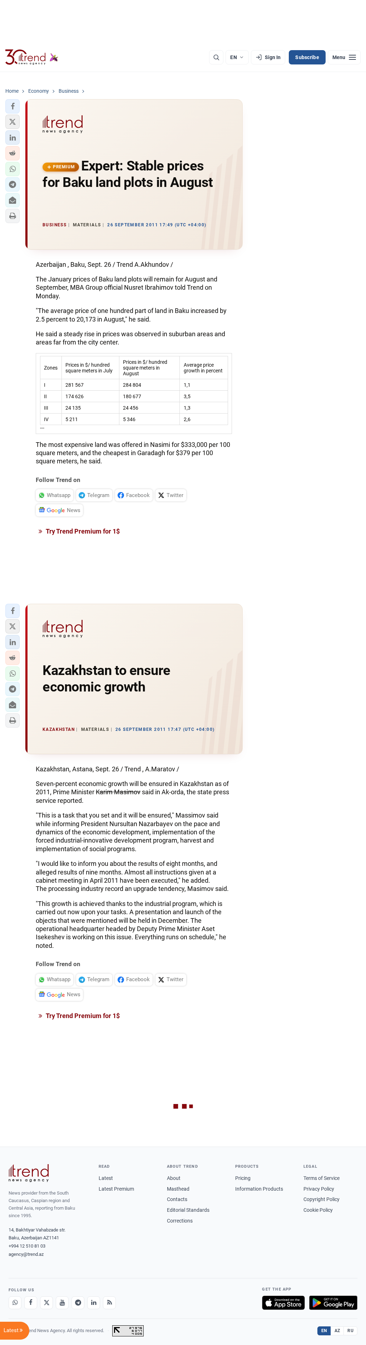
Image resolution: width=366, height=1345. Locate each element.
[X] (46, 1302)
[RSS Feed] (109, 1302)
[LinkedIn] (93, 1302)
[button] (12, 106)
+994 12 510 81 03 (27, 1246)
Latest (106, 1178)
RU (350, 1330)
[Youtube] (62, 1302)
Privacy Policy (318, 1189)
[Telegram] (77, 1302)
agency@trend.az (26, 1254)
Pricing (243, 1178)
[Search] (216, 57)
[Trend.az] (31, 57)
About (173, 1178)
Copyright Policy (321, 1199)
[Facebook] (30, 1302)
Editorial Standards (188, 1210)
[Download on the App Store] (283, 1303)
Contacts (177, 1199)
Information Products (259, 1189)
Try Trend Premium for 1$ (82, 531)
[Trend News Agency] (29, 1173)
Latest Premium (116, 1189)
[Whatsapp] (15, 1302)
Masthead (178, 1189)
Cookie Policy (318, 1210)
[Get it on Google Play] (333, 1303)
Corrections (180, 1221)
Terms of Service (321, 1178)
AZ (337, 1330)
